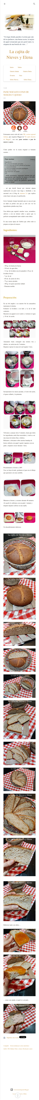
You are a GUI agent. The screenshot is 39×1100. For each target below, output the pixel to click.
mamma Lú (23, 193)
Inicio (12, 67)
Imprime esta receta (13, 1038)
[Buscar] (34, 3)
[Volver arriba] (18, 1096)
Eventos (12, 75)
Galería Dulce (27, 71)
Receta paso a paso (27, 1049)
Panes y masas (18, 1049)
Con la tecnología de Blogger (21, 1090)
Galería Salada (14, 71)
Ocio (20, 75)
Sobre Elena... (28, 80)
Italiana (12, 1049)
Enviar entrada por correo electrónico (19, 1046)
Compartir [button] (6, 1046)
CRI (8, 1049)
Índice (20, 67)
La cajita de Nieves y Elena (19, 54)
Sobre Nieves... (14, 80)
